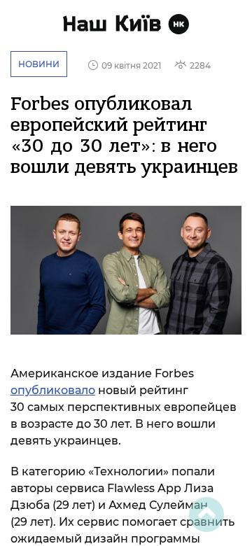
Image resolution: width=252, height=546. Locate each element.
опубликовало (52, 390)
